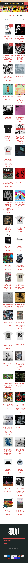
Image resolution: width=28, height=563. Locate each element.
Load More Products (14, 519)
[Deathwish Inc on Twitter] (10, 548)
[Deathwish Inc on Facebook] (12, 548)
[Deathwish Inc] (14, 3)
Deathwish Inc (16, 552)
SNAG (11, 1)
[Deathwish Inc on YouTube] (15, 548)
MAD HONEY (16, 1)
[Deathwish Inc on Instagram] (18, 548)
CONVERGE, (22, 1)
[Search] (19, 3)
